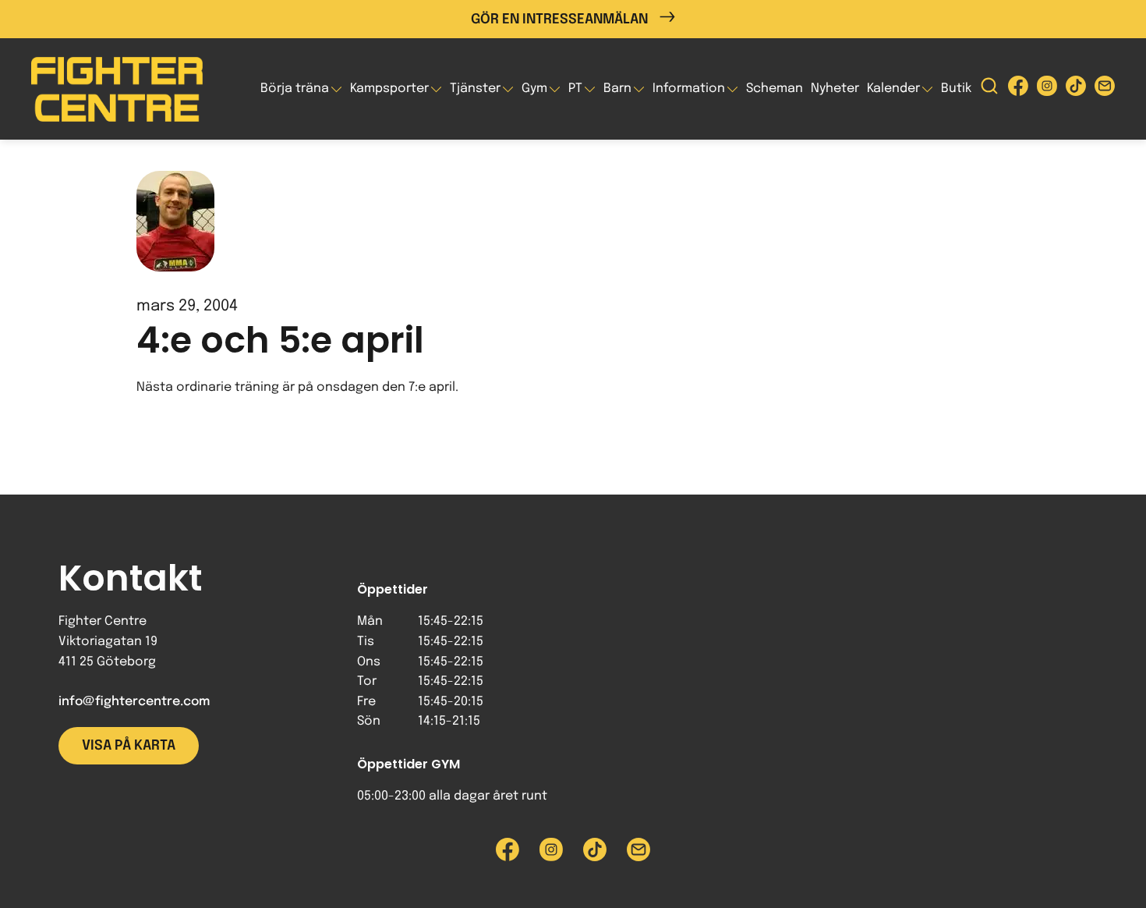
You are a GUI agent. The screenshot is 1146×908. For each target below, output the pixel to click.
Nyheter (835, 88)
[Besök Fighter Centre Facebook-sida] (1018, 89)
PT (575, 88)
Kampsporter (389, 88)
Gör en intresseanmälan (559, 19)
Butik (956, 88)
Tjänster (475, 88)
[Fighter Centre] (117, 89)
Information (689, 88)
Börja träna (294, 88)
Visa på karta (128, 746)
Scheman (774, 88)
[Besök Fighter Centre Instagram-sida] (1047, 89)
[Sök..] (989, 89)
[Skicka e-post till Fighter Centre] (1105, 89)
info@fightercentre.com (134, 701)
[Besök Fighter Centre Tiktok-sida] (1076, 89)
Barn (617, 88)
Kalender (893, 88)
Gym (534, 88)
